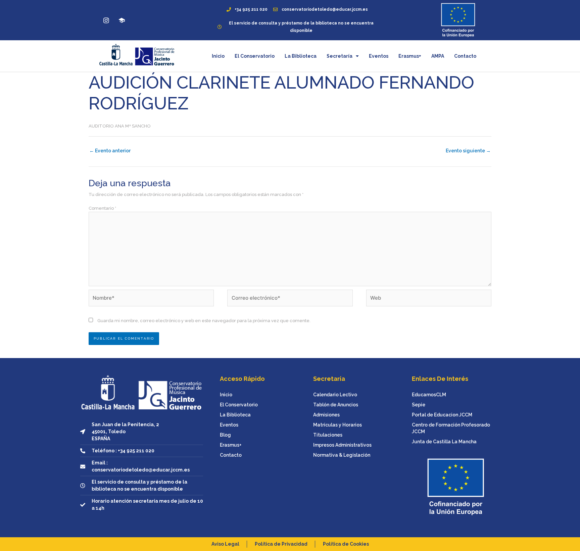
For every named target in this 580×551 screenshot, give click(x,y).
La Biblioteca (301, 56)
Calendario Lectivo (335, 394)
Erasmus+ (409, 56)
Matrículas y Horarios (337, 425)
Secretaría (339, 56)
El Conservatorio (255, 56)
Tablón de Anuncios (335, 404)
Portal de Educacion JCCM (442, 414)
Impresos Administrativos (342, 445)
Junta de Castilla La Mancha (444, 441)
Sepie (418, 404)
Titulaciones (327, 435)
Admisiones (326, 414)
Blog (225, 435)
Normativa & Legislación (341, 455)
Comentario (102, 208)
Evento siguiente (468, 150)
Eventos (378, 56)
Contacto (465, 56)
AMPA (437, 56)
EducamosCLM (429, 394)
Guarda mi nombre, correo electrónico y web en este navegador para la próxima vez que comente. (203, 320)
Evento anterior (110, 150)
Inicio (218, 56)
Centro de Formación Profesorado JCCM (451, 428)
